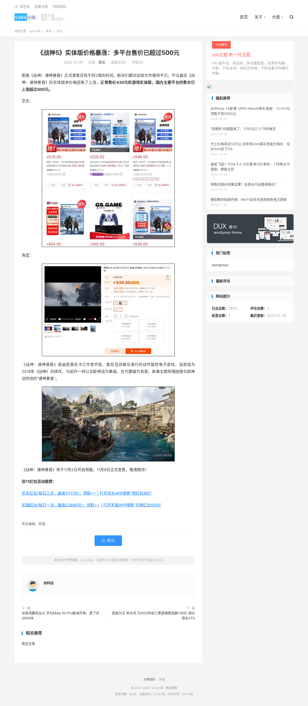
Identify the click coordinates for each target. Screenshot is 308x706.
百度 (162, 679)
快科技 (49, 583)
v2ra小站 (25, 17)
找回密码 (59, 6)
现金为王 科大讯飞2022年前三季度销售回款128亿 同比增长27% (153, 615)
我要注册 (41, 6)
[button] (289, 86)
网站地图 (171, 688)
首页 (244, 17)
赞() (108, 540)
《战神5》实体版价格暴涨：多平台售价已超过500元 (108, 52)
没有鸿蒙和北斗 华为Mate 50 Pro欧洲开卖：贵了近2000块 (60, 615)
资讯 (48, 31)
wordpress (220, 265)
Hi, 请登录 (22, 6)
